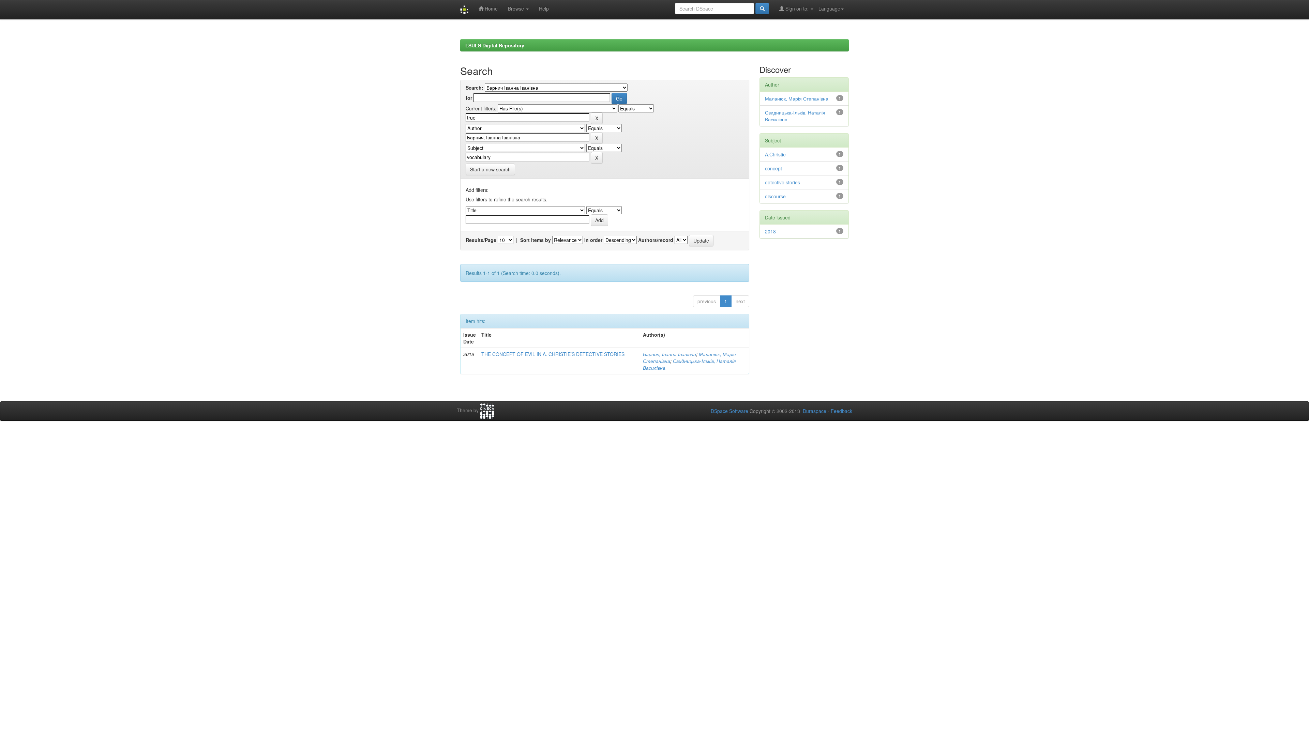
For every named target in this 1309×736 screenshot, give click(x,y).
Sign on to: (797, 8)
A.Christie (775, 154)
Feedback (841, 411)
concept (773, 168)
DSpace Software (729, 411)
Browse (516, 8)
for (469, 97)
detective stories (782, 182)
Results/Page (481, 239)
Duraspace (814, 411)
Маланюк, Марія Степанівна (796, 98)
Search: (474, 87)
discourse (775, 196)
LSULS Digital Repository (494, 45)
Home (490, 8)
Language (829, 8)
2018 (770, 231)
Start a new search (490, 169)
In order (593, 239)
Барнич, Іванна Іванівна (669, 354)
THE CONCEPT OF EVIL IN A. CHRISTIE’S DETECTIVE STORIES (553, 354)
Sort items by (535, 239)
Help (544, 8)
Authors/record (655, 239)
